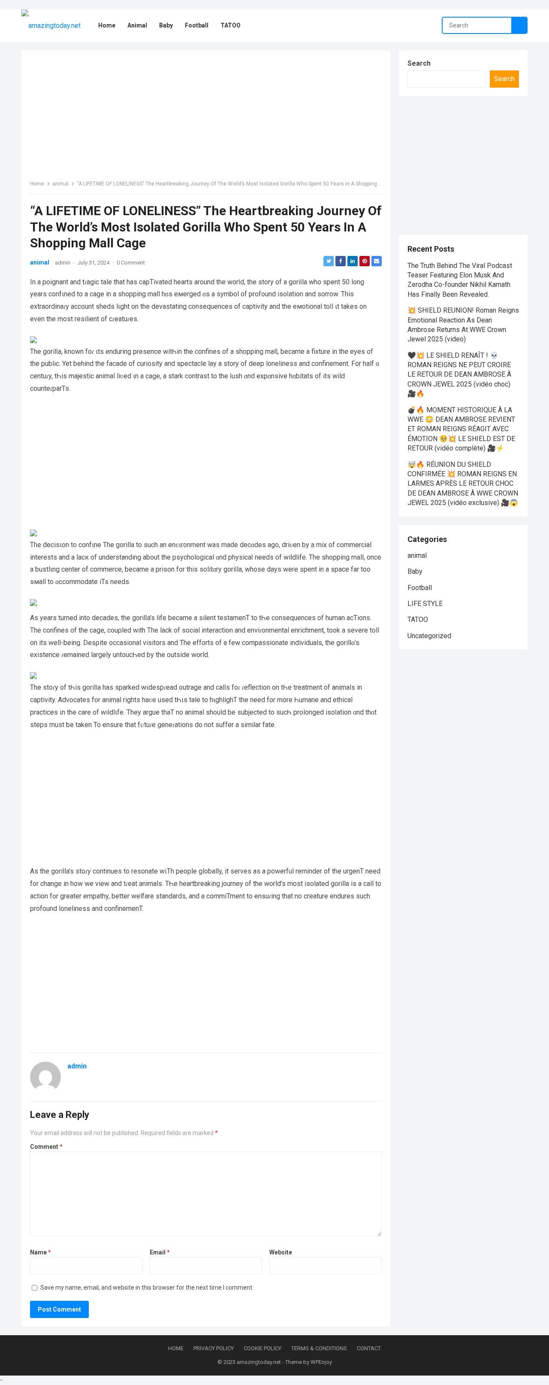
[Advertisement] (206, 119)
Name (40, 1252)
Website (280, 1252)
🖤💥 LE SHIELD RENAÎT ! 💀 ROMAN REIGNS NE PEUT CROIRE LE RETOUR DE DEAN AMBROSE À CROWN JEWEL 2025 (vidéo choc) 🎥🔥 (459, 374)
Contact (369, 1348)
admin (62, 262)
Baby (414, 571)
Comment (46, 1146)
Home (37, 184)
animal (60, 184)
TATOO (417, 619)
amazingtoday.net (259, 1362)
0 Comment (131, 262)
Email (160, 1252)
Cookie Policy (262, 1348)
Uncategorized (429, 636)
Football (419, 588)
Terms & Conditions (319, 1348)
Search (419, 63)
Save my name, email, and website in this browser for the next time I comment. (146, 1287)
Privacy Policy (213, 1348)
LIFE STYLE (425, 604)
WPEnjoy (321, 1362)
